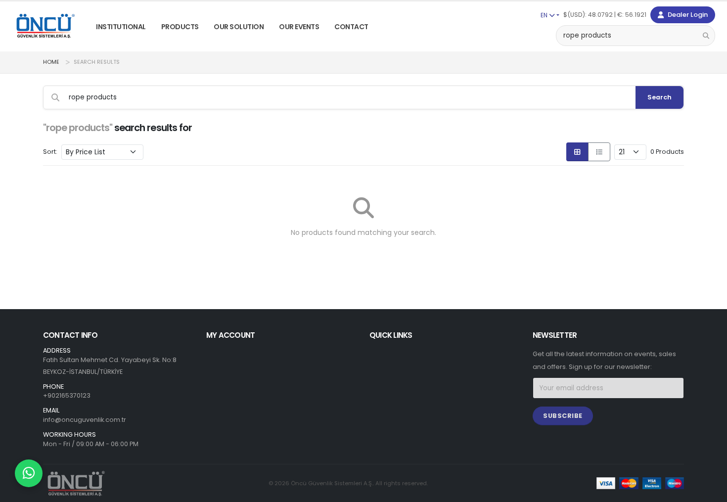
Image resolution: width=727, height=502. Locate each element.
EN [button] (545, 15)
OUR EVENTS (299, 27)
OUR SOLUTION (239, 27)
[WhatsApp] (29, 473)
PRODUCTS (180, 27)
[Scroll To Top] (709, 491)
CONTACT (351, 27)
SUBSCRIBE (563, 415)
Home (51, 62)
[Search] (706, 35)
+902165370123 (67, 395)
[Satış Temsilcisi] (29, 473)
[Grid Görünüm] (577, 151)
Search (659, 97)
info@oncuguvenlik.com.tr (84, 419)
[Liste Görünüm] (599, 151)
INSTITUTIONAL (121, 27)
